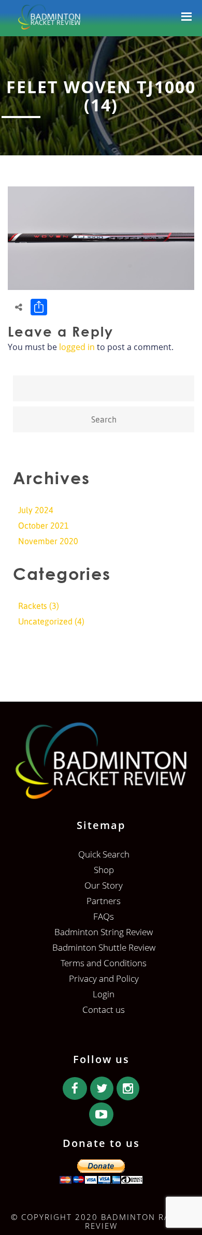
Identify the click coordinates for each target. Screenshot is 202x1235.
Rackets (32, 606)
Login (103, 994)
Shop (104, 870)
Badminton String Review (103, 932)
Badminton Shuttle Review (103, 947)
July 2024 (35, 510)
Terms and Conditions (104, 963)
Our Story (103, 885)
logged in (77, 347)
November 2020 (48, 541)
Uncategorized (45, 621)
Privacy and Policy (104, 978)
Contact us (103, 1009)
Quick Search (103, 854)
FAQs (103, 916)
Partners (103, 901)
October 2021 (43, 525)
